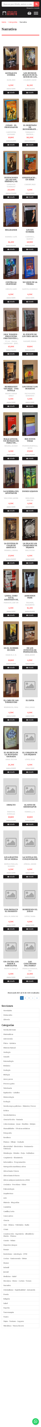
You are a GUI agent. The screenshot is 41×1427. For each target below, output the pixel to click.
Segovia (6, 1308)
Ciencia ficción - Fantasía (13, 1120)
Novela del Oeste (9, 1030)
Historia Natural (9, 1048)
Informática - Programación (14, 1162)
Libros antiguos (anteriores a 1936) (16, 1180)
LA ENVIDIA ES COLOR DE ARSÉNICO (11, 545)
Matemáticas (8, 1034)
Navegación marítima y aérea (14, 1167)
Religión (6, 1299)
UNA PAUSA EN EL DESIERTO (11, 910)
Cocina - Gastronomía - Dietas (15, 1258)
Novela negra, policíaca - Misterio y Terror (19, 1106)
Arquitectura (8, 1193)
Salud (5, 1303)
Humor (6, 1263)
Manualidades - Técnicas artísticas (16, 1128)
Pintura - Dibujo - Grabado (13, 1142)
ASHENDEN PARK (29, 597)
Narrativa (7, 1285)
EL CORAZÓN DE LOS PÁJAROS (29, 754)
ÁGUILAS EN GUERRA (11, 74)
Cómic (5, 1229)
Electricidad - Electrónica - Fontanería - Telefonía (18, 1147)
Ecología (6, 1102)
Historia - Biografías (11, 1202)
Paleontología (8, 1189)
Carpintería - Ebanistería (13, 1158)
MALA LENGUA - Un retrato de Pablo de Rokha (11, 441)
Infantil (6, 1267)
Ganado (6, 1057)
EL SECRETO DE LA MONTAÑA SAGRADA (11, 754)
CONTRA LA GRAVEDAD (11, 283)
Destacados (7, 1015)
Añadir (12, 93)
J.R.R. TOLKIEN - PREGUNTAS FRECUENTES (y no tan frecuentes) (11, 336)
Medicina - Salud (9, 1276)
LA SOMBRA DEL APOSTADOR (11, 492)
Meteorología (8, 1097)
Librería (6, 1020)
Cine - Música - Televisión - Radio (16, 1225)
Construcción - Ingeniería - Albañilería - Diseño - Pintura (19, 1235)
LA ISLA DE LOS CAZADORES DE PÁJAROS (30, 545)
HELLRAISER (11, 230)
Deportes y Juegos (10, 1245)
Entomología (8, 1061)
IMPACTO (11, 805)
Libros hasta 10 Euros (11, 1176)
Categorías (12, 22)
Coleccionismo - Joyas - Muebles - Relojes (19, 1124)
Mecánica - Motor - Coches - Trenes (17, 1281)
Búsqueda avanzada (33, 8)
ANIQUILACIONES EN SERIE (30, 179)
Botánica (6, 1066)
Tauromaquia (8, 1312)
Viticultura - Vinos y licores (13, 1326)
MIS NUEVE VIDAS (29, 440)
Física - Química (9, 1043)
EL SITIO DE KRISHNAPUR (30, 806)
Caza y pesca (8, 1216)
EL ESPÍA (30, 700)
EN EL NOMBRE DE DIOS (11, 649)
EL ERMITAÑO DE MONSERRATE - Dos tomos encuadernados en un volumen (30, 127)
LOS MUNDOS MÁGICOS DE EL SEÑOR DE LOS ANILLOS (29, 75)
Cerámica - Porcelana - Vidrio (14, 1185)
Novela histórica (9, 1115)
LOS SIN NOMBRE (30, 231)
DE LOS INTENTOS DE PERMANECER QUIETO (30, 650)
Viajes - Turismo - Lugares (13, 1321)
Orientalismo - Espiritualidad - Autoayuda (19, 1290)
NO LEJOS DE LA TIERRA (30, 283)
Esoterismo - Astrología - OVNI (15, 1254)
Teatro (6, 1317)
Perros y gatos (8, 1084)
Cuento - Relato (9, 1241)
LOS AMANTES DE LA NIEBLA (11, 858)
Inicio (4, 22)
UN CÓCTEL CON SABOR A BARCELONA (11, 964)
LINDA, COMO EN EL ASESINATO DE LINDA (11, 598)
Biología (6, 1075)
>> (37, 998)
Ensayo (6, 1250)
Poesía (6, 1294)
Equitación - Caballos (11, 1093)
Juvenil (6, 1272)
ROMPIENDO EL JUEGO (30, 910)
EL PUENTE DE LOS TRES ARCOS (30, 335)
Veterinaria (7, 1088)
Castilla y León (8, 1211)
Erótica (6, 1111)
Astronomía (8, 1039)
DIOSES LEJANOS (30, 491)
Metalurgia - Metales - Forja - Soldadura (18, 1153)
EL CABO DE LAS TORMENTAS (11, 701)
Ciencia (6, 1220)
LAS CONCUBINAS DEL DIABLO (30, 964)
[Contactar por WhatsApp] (35, 1421)
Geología (6, 1052)
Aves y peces (8, 1079)
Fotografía (7, 1133)
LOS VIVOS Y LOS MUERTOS (30, 388)
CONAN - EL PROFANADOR (11, 126)
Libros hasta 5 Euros (11, 1171)
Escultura (7, 1137)
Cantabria (7, 1207)
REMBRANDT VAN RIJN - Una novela (11, 389)
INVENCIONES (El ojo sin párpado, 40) (11, 180)
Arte (5, 1198)
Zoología (6, 1070)
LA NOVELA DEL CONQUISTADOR (30, 858)
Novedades (7, 1011)
